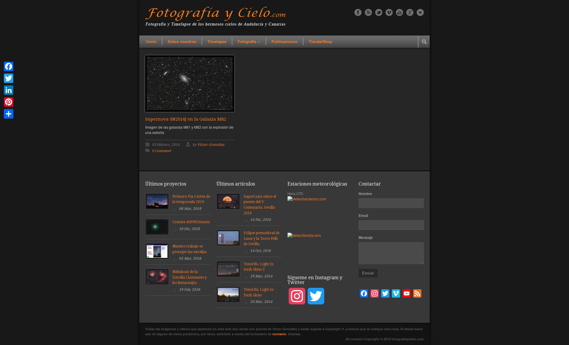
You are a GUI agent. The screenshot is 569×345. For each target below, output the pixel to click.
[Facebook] (9, 66)
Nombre (365, 193)
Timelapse (216, 41)
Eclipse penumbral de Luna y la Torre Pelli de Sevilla (261, 238)
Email (363, 215)
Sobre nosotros (182, 41)
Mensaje (366, 237)
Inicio (151, 41)
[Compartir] (9, 114)
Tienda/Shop (320, 41)
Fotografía (249, 41)
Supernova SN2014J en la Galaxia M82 (185, 119)
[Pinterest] (9, 102)
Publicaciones (284, 41)
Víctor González (210, 145)
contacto (279, 334)
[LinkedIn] (9, 90)
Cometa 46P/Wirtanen (191, 222)
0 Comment (161, 151)
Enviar (368, 273)
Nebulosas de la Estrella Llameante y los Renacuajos (189, 277)
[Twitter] (9, 78)
